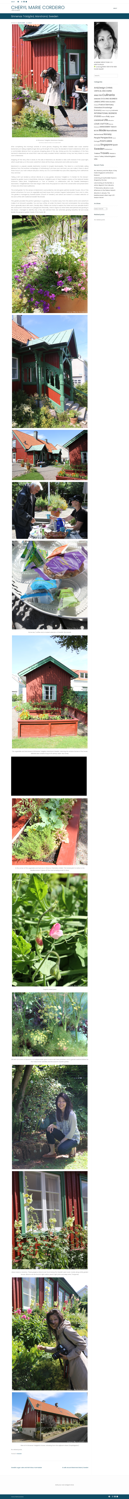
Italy (108, 116)
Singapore (106, 144)
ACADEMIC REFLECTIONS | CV (103, 62)
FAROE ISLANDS (110, 102)
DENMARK (97, 99)
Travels (104, 153)
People (97, 137)
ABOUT (13, 2)
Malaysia (96, 127)
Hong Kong (108, 110)
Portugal (97, 141)
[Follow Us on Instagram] (22, 2)
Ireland (104, 116)
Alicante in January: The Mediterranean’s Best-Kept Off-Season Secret (104, 195)
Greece (103, 110)
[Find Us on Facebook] (18, 2)
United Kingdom (109, 156)
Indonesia (115, 110)
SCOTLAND (97, 145)
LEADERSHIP (98, 120)
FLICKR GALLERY (99, 69)
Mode (102, 130)
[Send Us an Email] (16, 2)
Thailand (97, 153)
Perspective (106, 137)
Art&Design (99, 87)
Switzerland (108, 149)
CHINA (109, 87)
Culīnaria (108, 95)
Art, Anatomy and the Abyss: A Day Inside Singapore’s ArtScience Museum (105, 173)
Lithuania (111, 120)
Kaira (22, 1496)
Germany (109, 104)
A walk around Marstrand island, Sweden (75, 1467)
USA (95, 159)
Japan (112, 116)
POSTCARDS (106, 141)
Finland (96, 105)
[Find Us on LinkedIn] (24, 2)
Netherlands (98, 134)
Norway (108, 134)
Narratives (111, 130)
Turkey (101, 156)
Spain (115, 144)
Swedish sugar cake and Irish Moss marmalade (26, 1467)
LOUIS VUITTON (101, 123)
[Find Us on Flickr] (26, 2)
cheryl (30, 23)
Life (106, 120)
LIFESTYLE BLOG (99, 64)
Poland (114, 138)
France (102, 104)
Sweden (19, 1453)
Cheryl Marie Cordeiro (38, 7)
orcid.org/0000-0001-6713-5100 (106, 67)
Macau (111, 124)
